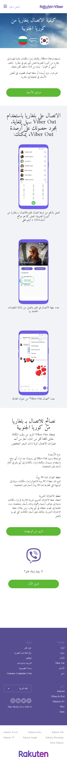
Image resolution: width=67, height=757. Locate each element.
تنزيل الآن (33, 584)
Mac (62, 707)
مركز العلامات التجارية (23, 653)
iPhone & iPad (57, 696)
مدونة (62, 653)
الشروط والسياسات (24, 663)
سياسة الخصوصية (25, 668)
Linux (61, 712)
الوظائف (29, 658)
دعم (62, 673)
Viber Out (59, 663)
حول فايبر (28, 648)
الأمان (62, 658)
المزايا (62, 648)
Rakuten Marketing (54, 738)
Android (60, 691)
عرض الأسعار (33, 92)
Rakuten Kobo (34, 732)
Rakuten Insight (30, 738)
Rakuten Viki (57, 732)
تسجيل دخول (14, 7)
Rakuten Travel (10, 732)
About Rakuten (56, 743)
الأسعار (61, 668)
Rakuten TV (9, 738)
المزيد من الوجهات (33, 531)
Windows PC (58, 702)
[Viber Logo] (51, 6)
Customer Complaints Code (19, 673)
